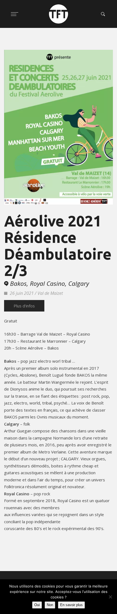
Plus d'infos (24, 306)
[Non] (110, 597)
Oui (37, 605)
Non (50, 605)
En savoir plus (71, 605)
